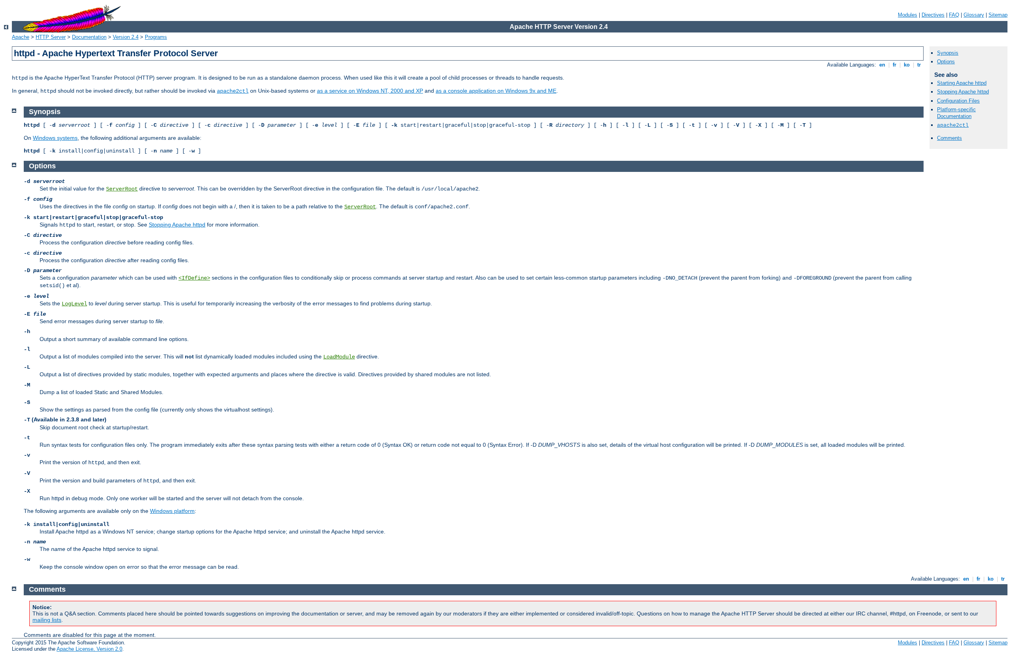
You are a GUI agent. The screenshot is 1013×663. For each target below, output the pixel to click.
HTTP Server (51, 37)
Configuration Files (958, 101)
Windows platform (172, 511)
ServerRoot (122, 189)
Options (946, 62)
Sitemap (997, 15)
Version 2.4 (125, 37)
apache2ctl (233, 91)
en (882, 65)
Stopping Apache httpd (963, 92)
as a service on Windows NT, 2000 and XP (370, 91)
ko (906, 65)
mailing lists (46, 620)
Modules (907, 15)
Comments (949, 138)
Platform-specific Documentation (956, 113)
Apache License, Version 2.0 (89, 649)
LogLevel (74, 304)
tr (919, 65)
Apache (20, 37)
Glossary (974, 15)
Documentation (89, 37)
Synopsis (947, 53)
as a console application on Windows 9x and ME (496, 91)
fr (894, 65)
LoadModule (339, 357)
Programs (156, 37)
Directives (933, 15)
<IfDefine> (194, 278)
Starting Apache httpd (961, 83)
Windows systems (55, 138)
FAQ (954, 15)
